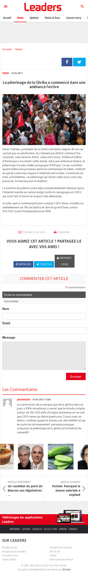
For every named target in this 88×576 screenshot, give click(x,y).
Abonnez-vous (65, 261)
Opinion (34, 18)
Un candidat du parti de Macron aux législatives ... (25, 488)
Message (8, 337)
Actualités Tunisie (9, 547)
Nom (5, 309)
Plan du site (55, 551)
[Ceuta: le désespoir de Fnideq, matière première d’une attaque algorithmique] (29, 456)
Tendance (73, 529)
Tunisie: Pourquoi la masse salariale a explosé (66, 488)
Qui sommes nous (10, 555)
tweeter (79, 62)
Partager (67, 62)
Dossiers (26, 529)
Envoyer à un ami (33, 232)
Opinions (63, 529)
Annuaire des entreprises (61, 547)
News (18, 49)
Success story (50, 529)
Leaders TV (37, 529)
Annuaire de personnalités (14, 551)
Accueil (6, 49)
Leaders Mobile (9, 559)
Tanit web (66, 569)
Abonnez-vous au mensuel (61, 559)
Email (6, 323)
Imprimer (64, 232)
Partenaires (15, 529)
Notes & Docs (52, 18)
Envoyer (75, 376)
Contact (53, 555)
